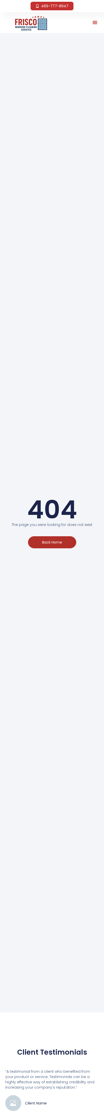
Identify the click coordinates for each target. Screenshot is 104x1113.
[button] (95, 22)
